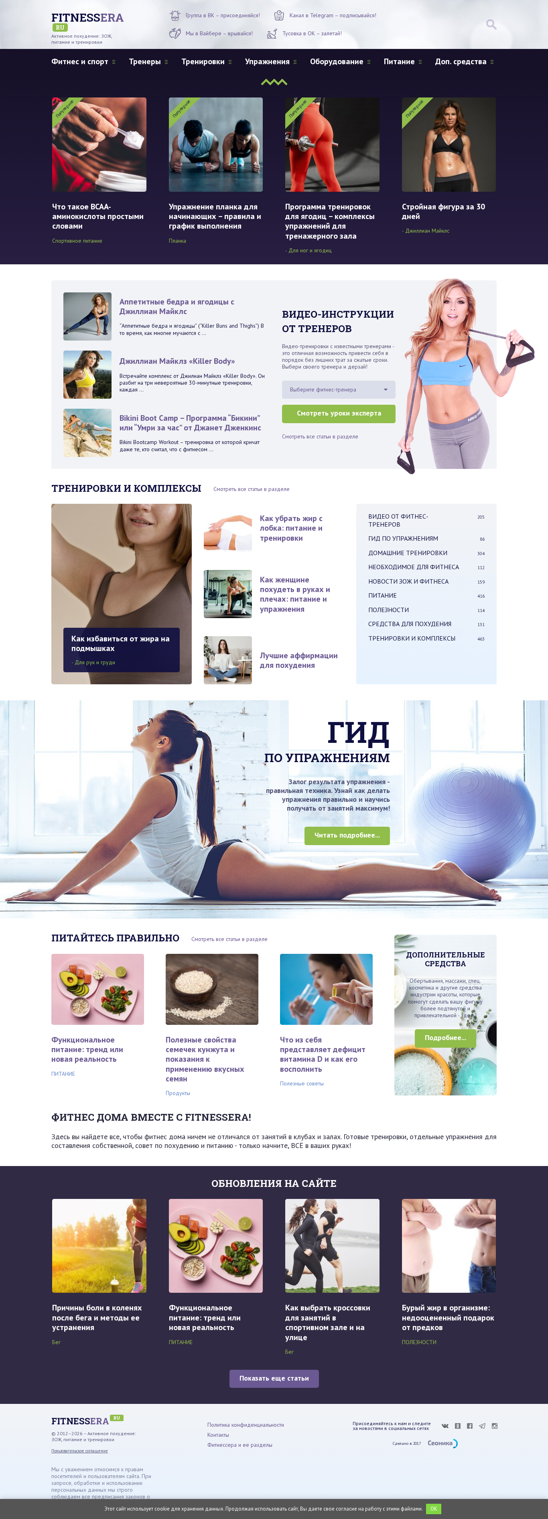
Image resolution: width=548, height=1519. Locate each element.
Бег (56, 1342)
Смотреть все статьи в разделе (320, 436)
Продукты (178, 1093)
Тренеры (145, 61)
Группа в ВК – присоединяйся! (223, 15)
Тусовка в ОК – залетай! (312, 33)
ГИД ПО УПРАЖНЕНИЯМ (426, 538)
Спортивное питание (77, 240)
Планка (177, 240)
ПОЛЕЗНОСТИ (426, 610)
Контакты (218, 1434)
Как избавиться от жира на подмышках (120, 643)
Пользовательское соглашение (79, 1451)
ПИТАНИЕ (426, 595)
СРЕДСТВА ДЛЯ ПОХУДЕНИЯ (426, 624)
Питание (399, 61)
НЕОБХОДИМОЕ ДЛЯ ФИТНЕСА (426, 567)
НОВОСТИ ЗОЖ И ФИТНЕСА (426, 581)
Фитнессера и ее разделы (239, 1444)
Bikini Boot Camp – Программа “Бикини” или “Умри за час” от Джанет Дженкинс (190, 423)
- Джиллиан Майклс (425, 230)
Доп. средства (461, 61)
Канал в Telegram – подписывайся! (333, 15)
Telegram (482, 1426)
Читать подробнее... (347, 835)
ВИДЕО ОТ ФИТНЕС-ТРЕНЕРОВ (426, 520)
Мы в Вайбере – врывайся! (219, 33)
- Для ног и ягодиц (308, 250)
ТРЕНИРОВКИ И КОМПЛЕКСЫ (426, 638)
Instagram (494, 1426)
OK (433, 1508)
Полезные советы (302, 1083)
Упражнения (267, 61)
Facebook (470, 1426)
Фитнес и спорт (79, 61)
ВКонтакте (445, 1426)
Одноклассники (458, 1426)
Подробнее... (445, 1037)
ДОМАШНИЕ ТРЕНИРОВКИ (426, 553)
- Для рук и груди (93, 662)
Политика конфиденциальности (245, 1424)
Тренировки (203, 61)
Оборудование (336, 61)
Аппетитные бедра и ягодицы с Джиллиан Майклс (177, 306)
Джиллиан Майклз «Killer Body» (177, 361)
